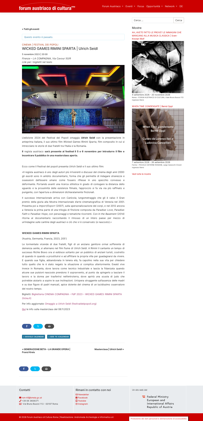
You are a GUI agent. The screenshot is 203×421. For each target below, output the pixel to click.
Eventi (129, 6)
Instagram (83, 404)
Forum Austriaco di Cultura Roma (42, 417)
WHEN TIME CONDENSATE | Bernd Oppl (152, 106)
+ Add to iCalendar (58, 337)
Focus (140, 6)
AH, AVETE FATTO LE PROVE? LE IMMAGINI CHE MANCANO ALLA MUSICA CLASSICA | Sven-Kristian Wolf (156, 35)
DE (181, 6)
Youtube (82, 400)
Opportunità (153, 6)
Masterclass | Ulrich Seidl (109, 349)
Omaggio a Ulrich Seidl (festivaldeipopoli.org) (71, 303)
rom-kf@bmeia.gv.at (32, 397)
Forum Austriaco (111, 6)
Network (170, 6)
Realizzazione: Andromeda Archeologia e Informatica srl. (87, 417)
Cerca (178, 20)
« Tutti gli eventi (30, 29)
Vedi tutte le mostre (141, 174)
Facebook (83, 397)
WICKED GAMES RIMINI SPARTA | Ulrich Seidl (60, 48)
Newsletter (83, 394)
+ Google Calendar (33, 337)
